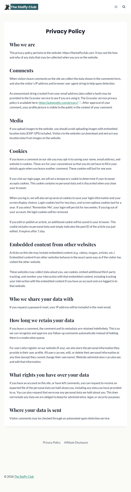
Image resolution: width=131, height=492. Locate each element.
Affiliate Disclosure (76, 442)
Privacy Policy (52, 442)
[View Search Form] (124, 7)
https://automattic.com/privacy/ (58, 102)
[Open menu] (116, 6)
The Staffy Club (24, 476)
